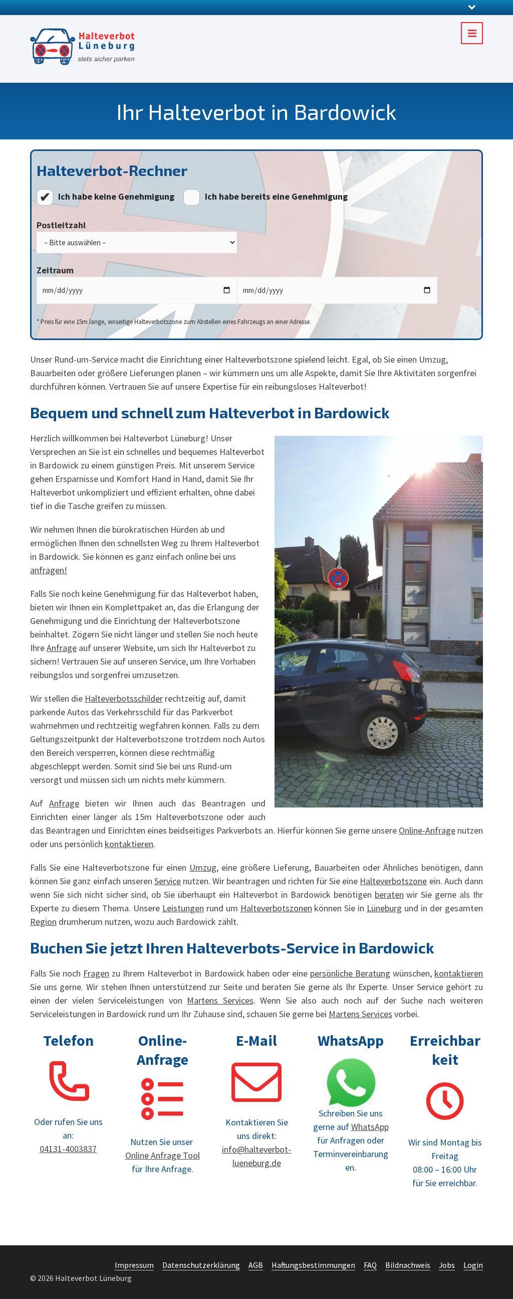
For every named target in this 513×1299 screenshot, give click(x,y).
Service (167, 881)
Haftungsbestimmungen (313, 1265)
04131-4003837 (68, 1149)
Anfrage (62, 648)
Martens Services (220, 1000)
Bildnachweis (407, 1265)
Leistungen (183, 908)
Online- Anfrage (162, 1050)
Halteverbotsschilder (124, 698)
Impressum (134, 1265)
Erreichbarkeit (445, 1050)
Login (473, 1265)
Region (43, 921)
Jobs (447, 1265)
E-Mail (256, 1040)
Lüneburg (384, 908)
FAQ (370, 1265)
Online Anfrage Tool (162, 1155)
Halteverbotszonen (276, 908)
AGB (255, 1265)
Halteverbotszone (393, 881)
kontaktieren (129, 844)
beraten (389, 894)
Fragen (96, 973)
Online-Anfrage (427, 830)
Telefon (68, 1040)
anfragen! (48, 570)
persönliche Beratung (350, 973)
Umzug (202, 867)
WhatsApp (351, 1040)
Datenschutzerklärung (201, 1265)
